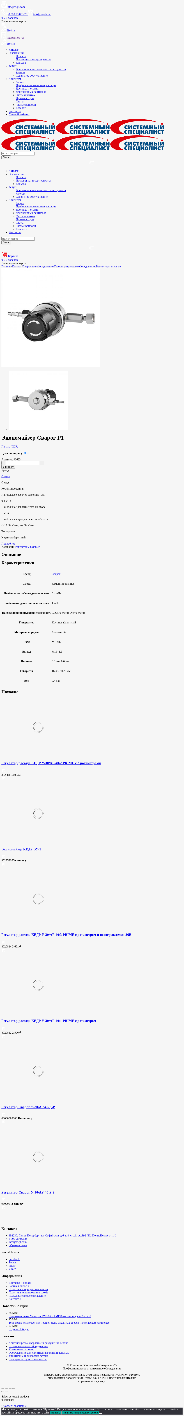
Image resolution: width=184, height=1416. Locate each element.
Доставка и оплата (27, 88)
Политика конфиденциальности (28, 1289)
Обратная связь (18, 1245)
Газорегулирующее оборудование (74, 266)
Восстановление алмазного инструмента (41, 69)
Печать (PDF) (9, 446)
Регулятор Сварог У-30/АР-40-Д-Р (28, 1107)
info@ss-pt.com (16, 6)
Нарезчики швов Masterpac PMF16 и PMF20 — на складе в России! (50, 1316)
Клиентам (15, 78)
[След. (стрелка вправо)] (6, 1391)
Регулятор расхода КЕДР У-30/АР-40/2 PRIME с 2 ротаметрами (51, 763)
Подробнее (8, 543)
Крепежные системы (21, 1349)
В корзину (8, 466)
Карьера (21, 62)
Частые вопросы (26, 104)
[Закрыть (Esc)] (13, 1388)
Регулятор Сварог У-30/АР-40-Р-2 (27, 1192)
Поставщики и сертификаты (33, 59)
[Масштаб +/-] (2, 1388)
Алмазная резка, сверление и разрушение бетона (38, 1342)
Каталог (14, 49)
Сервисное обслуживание (32, 75)
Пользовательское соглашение (27, 1295)
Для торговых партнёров (31, 91)
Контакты (15, 111)
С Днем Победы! (19, 1329)
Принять (55, 1412)
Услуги (13, 65)
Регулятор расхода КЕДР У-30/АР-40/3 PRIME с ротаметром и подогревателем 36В (66, 935)
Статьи (20, 101)
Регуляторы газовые (108, 266)
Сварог (5, 476)
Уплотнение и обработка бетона (28, 1355)
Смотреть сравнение (14, 1405)
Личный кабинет (19, 114)
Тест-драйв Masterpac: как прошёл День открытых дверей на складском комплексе (59, 1322)
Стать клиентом (25, 95)
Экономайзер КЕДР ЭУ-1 (21, 849)
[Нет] (100, 1413)
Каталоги (21, 107)
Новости (21, 56)
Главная (6, 266)
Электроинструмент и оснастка (28, 1359)
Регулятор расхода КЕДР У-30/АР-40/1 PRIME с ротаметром (48, 1021)
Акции (20, 82)
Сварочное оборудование (38, 266)
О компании (16, 52)
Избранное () (15, 37)
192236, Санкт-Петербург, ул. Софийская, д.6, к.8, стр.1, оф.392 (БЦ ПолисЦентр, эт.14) (62, 1235)
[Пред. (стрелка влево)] (2, 1391)
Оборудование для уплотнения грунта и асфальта (39, 1352)
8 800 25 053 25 (18, 1238)
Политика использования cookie (28, 1292)
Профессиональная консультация (36, 85)
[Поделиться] (10, 1388)
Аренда (20, 72)
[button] (3, 771)
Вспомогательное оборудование (28, 1346)
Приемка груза (25, 98)
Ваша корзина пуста (13, 21)
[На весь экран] (6, 1388)
